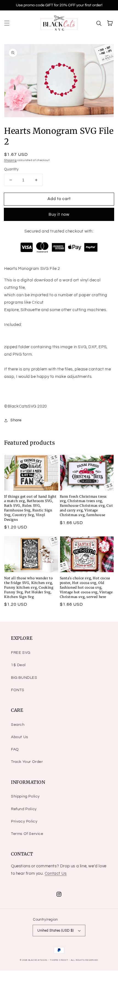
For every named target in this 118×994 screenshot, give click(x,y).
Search (18, 725)
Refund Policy (24, 809)
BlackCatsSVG (37, 960)
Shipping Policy (25, 796)
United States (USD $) (55, 930)
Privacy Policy (24, 821)
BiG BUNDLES (24, 678)
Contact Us (56, 873)
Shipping (10, 160)
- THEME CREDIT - (59, 960)
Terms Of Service (27, 834)
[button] (7, 23)
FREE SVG (20, 653)
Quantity (11, 169)
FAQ (15, 749)
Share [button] (16, 420)
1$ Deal (18, 665)
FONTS (17, 690)
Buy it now (59, 214)
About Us (19, 737)
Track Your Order (27, 762)
